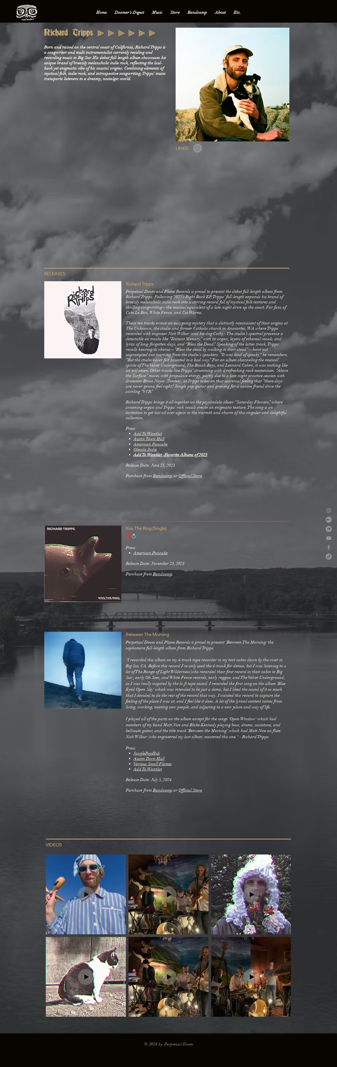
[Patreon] (329, 529)
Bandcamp (162, 475)
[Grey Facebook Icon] (329, 547)
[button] (129, 12)
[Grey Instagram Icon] (329, 510)
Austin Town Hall (149, 439)
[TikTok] (329, 557)
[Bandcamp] (329, 520)
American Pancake (150, 444)
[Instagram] (197, 148)
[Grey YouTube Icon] (329, 538)
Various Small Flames (152, 764)
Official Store (190, 475)
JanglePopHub (146, 753)
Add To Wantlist (147, 433)
